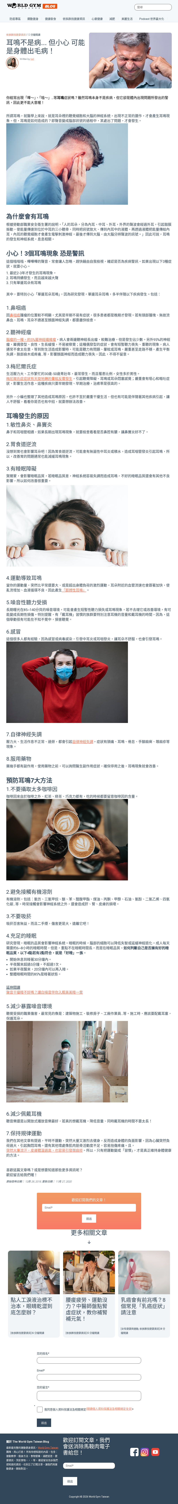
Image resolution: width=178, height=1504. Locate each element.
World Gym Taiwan (48, 1447)
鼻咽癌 (15, 315)
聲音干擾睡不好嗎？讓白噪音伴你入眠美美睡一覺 (44, 992)
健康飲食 (50, 19)
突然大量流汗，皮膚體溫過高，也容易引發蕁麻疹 (44, 1150)
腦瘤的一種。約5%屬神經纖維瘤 (31, 340)
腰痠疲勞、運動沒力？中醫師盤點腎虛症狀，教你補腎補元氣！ (86, 1309)
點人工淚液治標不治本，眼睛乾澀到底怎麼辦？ (31, 1306)
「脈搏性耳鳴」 (74, 590)
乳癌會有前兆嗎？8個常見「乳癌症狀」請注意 (143, 1306)
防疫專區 (15, 19)
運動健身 (32, 19)
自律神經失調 (82, 742)
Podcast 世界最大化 (151, 19)
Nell (32, 59)
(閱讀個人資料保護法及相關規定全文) (109, 1409)
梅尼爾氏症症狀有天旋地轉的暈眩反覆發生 (39, 379)
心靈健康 (97, 19)
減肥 (112, 19)
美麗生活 (127, 19)
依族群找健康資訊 (74, 19)
